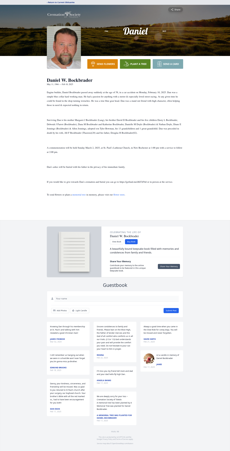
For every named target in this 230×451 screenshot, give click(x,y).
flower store (119, 194)
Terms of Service (122, 439)
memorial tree (79, 194)
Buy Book (131, 241)
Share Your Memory (169, 266)
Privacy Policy (107, 439)
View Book (116, 241)
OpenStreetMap (118, 443)
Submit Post (171, 310)
